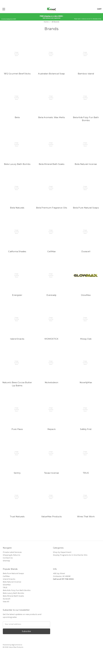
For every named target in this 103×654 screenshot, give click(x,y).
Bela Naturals (17, 207)
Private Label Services (12, 552)
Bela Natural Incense (86, 164)
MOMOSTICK (51, 339)
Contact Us (8, 558)
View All (6, 601)
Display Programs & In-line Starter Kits (70, 555)
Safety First (85, 429)
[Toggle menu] (3, 9)
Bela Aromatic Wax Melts (51, 117)
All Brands (55, 22)
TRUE (86, 473)
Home (46, 22)
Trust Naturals (17, 516)
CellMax (51, 251)
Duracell (85, 251)
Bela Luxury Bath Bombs (17, 164)
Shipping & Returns (11, 555)
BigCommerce (17, 645)
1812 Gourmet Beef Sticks (17, 73)
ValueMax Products (51, 516)
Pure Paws (17, 429)
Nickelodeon (51, 382)
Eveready (51, 295)
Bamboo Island (86, 73)
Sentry (17, 473)
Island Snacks (17, 339)
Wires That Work (86, 516)
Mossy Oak (85, 339)
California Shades (17, 251)
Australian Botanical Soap (51, 73)
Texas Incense (51, 473)
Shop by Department (62, 552)
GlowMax (86, 295)
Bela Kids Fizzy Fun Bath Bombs (17, 590)
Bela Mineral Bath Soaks (51, 164)
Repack (51, 429)
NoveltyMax (86, 382)
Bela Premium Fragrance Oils (51, 207)
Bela (17, 117)
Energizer (17, 295)
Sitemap (6, 561)
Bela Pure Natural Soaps (86, 207)
